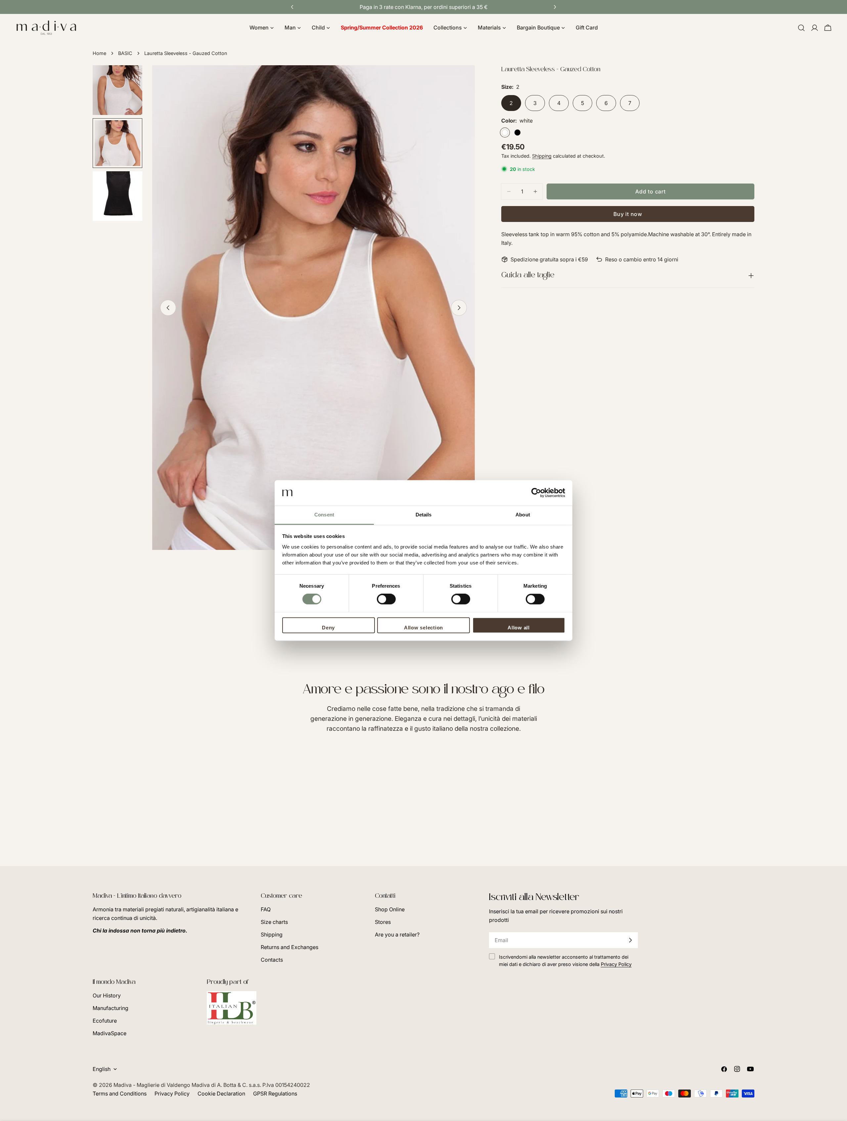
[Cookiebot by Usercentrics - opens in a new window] (536, 493)
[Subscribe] (630, 940)
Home (99, 53)
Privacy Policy (172, 1093)
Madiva (123, 1085)
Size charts (274, 922)
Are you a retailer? (397, 934)
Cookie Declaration (221, 1093)
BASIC (125, 53)
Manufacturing (110, 1008)
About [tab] (522, 514)
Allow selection (423, 627)
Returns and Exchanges (289, 947)
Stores (383, 922)
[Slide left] (168, 308)
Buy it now (627, 214)
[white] (505, 132)
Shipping (542, 156)
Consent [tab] (324, 514)
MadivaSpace (109, 1033)
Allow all (519, 627)
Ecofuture (105, 1020)
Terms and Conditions (120, 1093)
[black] (517, 132)
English (102, 1069)
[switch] (386, 599)
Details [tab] (424, 514)
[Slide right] (459, 308)
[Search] (801, 27)
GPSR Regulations (275, 1093)
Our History (107, 995)
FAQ (266, 909)
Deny (328, 627)
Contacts (272, 959)
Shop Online (390, 909)
